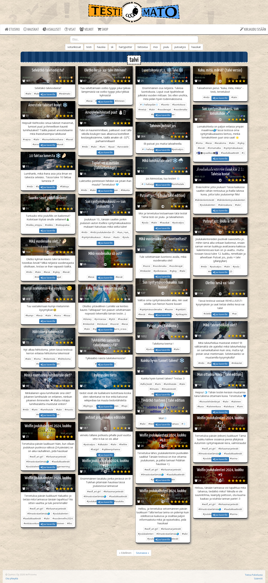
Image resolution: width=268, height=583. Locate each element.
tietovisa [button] (143, 47)
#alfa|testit (146, 384)
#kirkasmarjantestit (228, 448)
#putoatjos (178, 222)
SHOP (104, 29)
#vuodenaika (180, 109)
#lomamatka (214, 148)
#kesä (208, 143)
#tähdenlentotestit (204, 200)
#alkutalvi (103, 444)
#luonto (165, 104)
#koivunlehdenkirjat (209, 401)
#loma (199, 143)
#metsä (142, 109)
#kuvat (69, 139)
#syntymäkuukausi (233, 148)
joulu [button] (166, 47)
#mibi (85, 146)
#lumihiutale (170, 384)
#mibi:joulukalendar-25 (102, 232)
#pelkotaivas (160, 271)
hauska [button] (101, 47)
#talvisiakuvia (225, 204)
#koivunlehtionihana (52, 139)
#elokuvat (102, 324)
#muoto (69, 409)
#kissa (67, 315)
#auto (116, 237)
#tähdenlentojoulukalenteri (231, 200)
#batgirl (95, 449)
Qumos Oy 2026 (16, 574)
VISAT (72, 29)
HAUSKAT (33, 29)
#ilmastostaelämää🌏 (210, 453)
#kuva (200, 406)
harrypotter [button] (125, 47)
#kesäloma (220, 143)
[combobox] (134, 39)
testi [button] (89, 47)
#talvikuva (229, 406)
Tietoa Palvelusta (254, 574)
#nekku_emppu (34, 225)
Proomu (32, 574)
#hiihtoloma (64, 358)
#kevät (201, 148)
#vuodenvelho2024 (63, 518)
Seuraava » (142, 553)
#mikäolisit (88, 324)
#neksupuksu (62, 225)
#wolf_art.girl (208, 448)
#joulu (145, 222)
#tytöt (112, 319)
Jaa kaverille (48, 94)
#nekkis (49, 225)
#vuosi (146, 266)
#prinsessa (100, 319)
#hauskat (164, 222)
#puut (111, 146)
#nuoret (114, 324)
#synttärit (181, 309)
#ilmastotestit (169, 389)
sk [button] (112, 47)
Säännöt (258, 578)
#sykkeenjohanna (111, 449)
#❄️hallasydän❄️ (149, 104)
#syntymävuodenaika (151, 309)
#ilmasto (154, 389)
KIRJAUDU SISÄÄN (255, 29)
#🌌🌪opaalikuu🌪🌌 (207, 153)
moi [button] (155, 47)
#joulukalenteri (207, 204)
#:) (243, 153)
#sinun (107, 237)
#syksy (241, 143)
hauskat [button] (196, 47)
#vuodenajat (164, 109)
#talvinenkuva (214, 406)
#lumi (102, 146)
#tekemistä (49, 358)
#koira (57, 315)
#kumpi (29, 315)
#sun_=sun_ (123, 232)
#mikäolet (145, 271)
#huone (169, 309)
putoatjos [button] (180, 47)
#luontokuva (178, 104)
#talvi (152, 109)
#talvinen (236, 401)
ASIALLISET (54, 29)
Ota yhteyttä (11, 578)
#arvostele (123, 146)
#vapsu (27, 139)
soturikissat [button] (74, 47)
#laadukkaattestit (230, 153)
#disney (87, 319)
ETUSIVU (14, 29)
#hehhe (123, 444)
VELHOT (89, 29)
